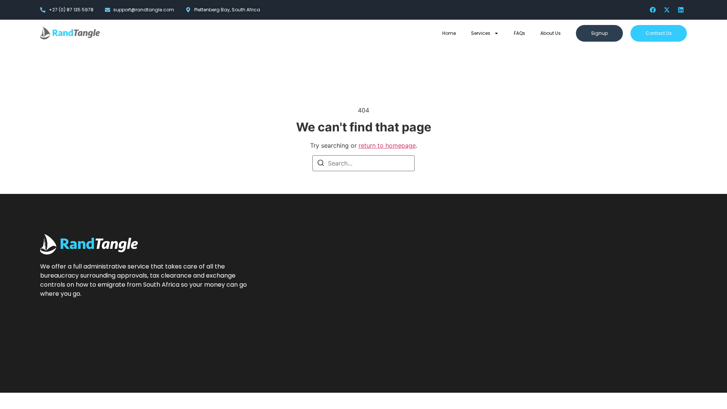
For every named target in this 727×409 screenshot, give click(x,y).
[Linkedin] (681, 10)
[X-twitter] (667, 10)
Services (480, 33)
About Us (550, 33)
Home (449, 33)
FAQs (519, 33)
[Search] (321, 164)
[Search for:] (363, 163)
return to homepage (387, 145)
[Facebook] (653, 10)
